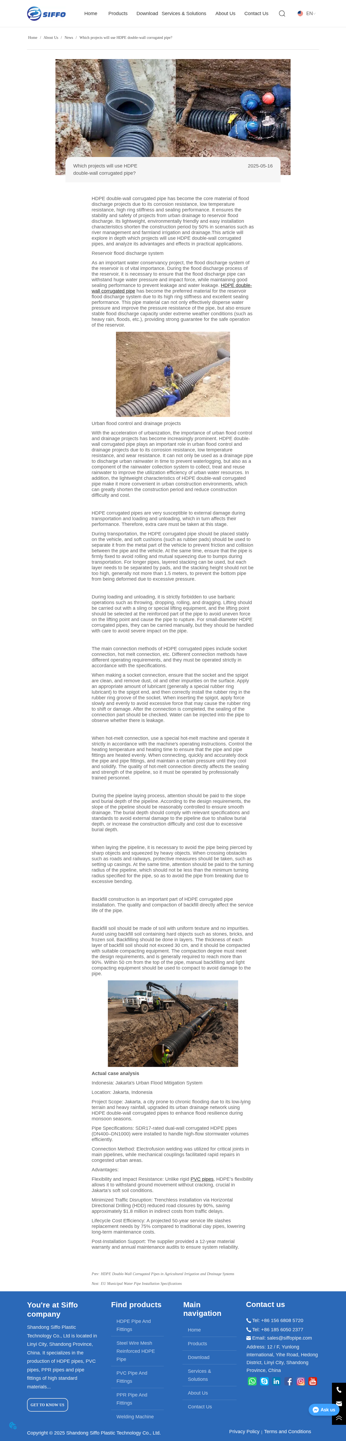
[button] (118, 13)
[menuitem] (118, 13)
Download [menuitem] (147, 13)
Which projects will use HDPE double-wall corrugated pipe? (125, 38)
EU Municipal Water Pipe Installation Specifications (141, 1284)
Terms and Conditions (287, 1431)
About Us (51, 38)
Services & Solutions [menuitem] (184, 13)
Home (32, 38)
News (69, 38)
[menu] (175, 13)
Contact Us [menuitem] (256, 13)
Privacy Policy (244, 1431)
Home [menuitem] (90, 13)
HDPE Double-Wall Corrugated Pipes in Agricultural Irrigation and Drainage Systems (167, 1274)
